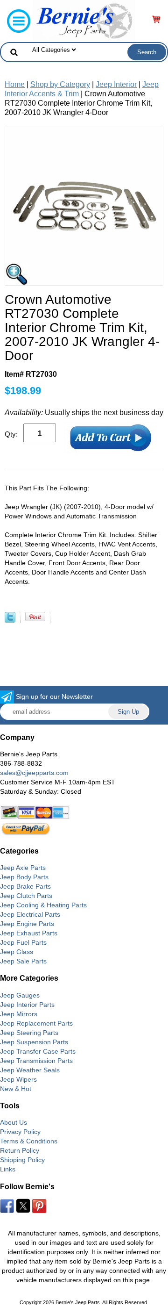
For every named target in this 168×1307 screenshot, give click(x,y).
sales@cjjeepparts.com (34, 772)
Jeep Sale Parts (23, 961)
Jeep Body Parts (24, 877)
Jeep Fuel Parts (23, 942)
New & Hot (15, 1088)
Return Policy (19, 1150)
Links (7, 1169)
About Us (13, 1122)
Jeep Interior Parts (27, 1004)
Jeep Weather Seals (30, 1070)
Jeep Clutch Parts (26, 895)
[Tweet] (10, 620)
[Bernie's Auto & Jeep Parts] (84, 20)
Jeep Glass (16, 951)
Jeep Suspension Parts (34, 1042)
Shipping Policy (22, 1159)
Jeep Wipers (18, 1079)
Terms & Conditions (28, 1141)
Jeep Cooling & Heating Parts (43, 905)
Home (15, 84)
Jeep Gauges (20, 995)
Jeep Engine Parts (27, 923)
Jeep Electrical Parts (30, 914)
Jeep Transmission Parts (36, 1060)
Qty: (11, 434)
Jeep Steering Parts (29, 1032)
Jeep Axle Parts (23, 867)
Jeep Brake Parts (25, 886)
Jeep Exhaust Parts (28, 933)
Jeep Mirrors (18, 1014)
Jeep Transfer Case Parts (38, 1051)
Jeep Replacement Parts (36, 1023)
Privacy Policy (20, 1131)
